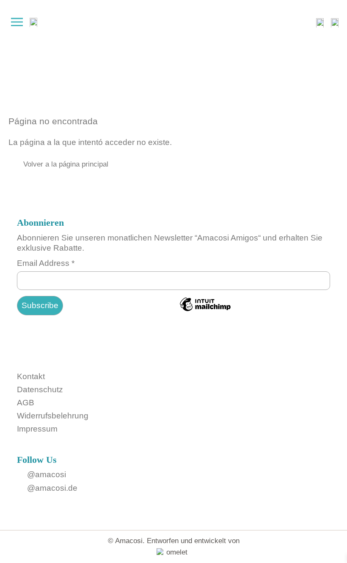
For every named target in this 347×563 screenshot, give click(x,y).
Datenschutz (40, 389)
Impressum (37, 428)
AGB (25, 402)
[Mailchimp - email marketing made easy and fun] (205, 310)
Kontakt (31, 376)
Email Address (45, 263)
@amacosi (46, 474)
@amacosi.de (52, 488)
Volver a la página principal (65, 164)
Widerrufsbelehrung (52, 415)
